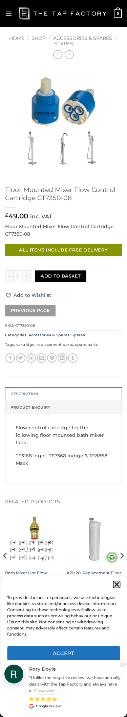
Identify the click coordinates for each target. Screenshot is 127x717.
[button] (116, 584)
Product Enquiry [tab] (30, 407)
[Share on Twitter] (20, 358)
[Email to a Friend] (41, 358)
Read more (46, 691)
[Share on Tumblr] (73, 358)
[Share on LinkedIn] (62, 358)
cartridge (25, 344)
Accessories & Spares (82, 38)
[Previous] (5, 569)
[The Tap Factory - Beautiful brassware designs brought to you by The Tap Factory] (63, 13)
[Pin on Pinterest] (52, 358)
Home (16, 38)
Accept (64, 653)
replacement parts (55, 344)
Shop (38, 38)
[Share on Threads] (31, 358)
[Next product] (57, 54)
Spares (63, 43)
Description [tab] (24, 393)
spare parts (86, 344)
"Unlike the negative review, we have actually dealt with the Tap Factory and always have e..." (75, 684)
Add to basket (61, 276)
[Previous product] (69, 54)
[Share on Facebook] (10, 358)
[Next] (122, 569)
